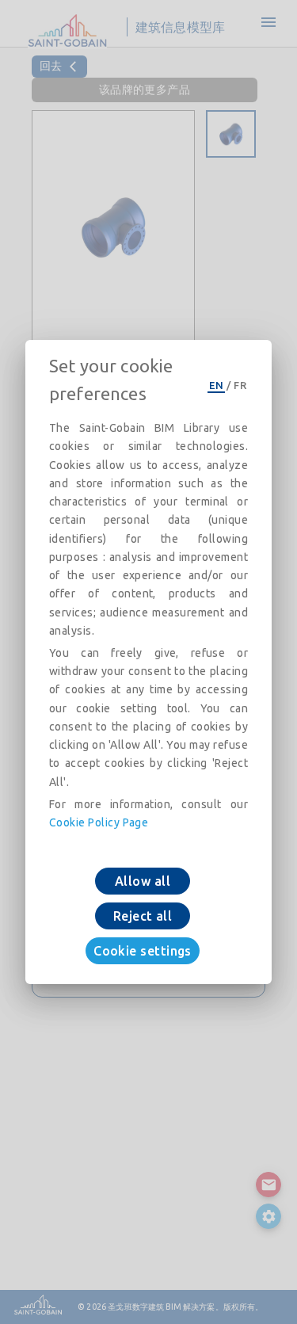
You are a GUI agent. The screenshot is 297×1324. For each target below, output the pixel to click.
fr (240, 385)
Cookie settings (142, 951)
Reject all (143, 916)
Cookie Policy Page (98, 822)
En (216, 385)
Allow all (142, 881)
